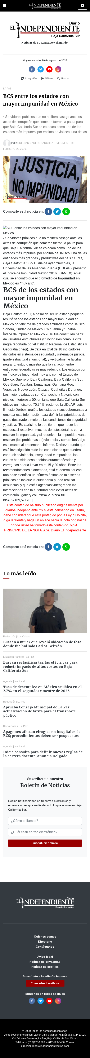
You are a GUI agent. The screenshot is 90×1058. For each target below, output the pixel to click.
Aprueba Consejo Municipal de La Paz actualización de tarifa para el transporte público (39, 711)
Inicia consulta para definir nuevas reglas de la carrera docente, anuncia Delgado (43, 754)
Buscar (65, 78)
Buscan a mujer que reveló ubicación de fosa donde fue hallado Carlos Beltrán (42, 644)
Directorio (45, 941)
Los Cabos (23, 636)
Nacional (19, 681)
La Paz (7, 88)
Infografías (31, 78)
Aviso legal (45, 956)
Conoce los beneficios (45, 983)
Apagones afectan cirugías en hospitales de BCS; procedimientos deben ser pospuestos (42, 734)
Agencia (8, 681)
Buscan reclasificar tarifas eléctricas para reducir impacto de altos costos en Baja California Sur (40, 666)
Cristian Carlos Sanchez (35, 143)
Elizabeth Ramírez (13, 656)
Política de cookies (45, 966)
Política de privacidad (45, 961)
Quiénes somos (45, 936)
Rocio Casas (10, 726)
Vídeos (49, 78)
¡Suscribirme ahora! (45, 843)
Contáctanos (45, 946)
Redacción (9, 636)
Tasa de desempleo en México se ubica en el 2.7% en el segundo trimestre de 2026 (42, 689)
